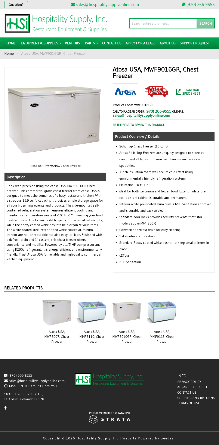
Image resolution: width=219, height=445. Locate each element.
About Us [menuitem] (168, 43)
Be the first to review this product (138, 125)
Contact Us (187, 392)
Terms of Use (188, 403)
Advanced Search (192, 387)
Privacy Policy (189, 382)
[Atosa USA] (125, 96)
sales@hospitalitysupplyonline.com (141, 115)
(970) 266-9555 (158, 111)
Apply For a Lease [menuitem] (140, 43)
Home (9, 53)
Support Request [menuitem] (195, 43)
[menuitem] (40, 43)
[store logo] (57, 23)
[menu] (109, 43)
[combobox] (172, 23)
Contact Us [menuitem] (111, 43)
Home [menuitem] (11, 43)
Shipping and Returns (196, 398)
